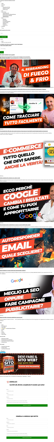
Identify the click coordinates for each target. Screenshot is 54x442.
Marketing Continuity (6, 8)
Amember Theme (4, 347)
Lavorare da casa (4, 342)
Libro (2, 10)
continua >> (12, 92)
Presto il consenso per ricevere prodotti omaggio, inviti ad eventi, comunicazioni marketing (17, 402)
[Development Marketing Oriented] (7, 0)
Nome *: (7, 389)
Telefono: (7, 429)
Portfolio (2, 329)
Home (2, 41)
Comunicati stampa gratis (5, 346)
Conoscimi (3, 4)
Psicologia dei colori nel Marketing (6, 339)
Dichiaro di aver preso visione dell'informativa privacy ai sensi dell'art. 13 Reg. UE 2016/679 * (17, 433)
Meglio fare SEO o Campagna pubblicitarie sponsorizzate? (11, 317)
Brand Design (5, 20)
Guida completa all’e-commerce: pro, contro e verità (10, 177)
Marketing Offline (5, 22)
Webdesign (4, 23)
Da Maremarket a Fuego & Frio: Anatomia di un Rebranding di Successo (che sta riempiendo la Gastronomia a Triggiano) (23, 89)
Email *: (7, 393)
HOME (2, 3)
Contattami (3, 26)
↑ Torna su (28, 376)
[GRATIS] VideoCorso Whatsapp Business (9, 14)
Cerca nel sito (4, 36)
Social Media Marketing (6, 21)
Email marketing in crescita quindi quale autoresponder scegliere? (13, 270)
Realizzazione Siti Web (6, 7)
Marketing (4, 19)
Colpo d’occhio (3, 334)
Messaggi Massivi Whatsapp (7, 15)
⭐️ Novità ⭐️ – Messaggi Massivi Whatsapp (8, 328)
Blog (2, 330)
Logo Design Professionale (5, 348)
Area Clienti (3, 333)
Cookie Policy (24, 376)
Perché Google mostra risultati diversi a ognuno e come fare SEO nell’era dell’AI (15, 224)
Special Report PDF (6, 13)
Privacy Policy (20, 376)
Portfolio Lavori (5, 9)
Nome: (7, 418)
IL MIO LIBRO (3, 327)
